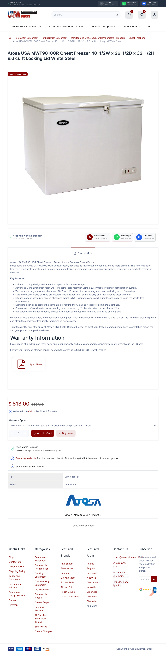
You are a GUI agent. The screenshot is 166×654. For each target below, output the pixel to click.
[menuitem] (26, 26)
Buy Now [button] (67, 433)
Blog (11, 557)
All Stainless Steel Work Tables (41, 618)
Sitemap (13, 604)
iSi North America (70, 596)
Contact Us (15, 561)
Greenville (92, 591)
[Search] (117, 14)
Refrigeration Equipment (54, 37)
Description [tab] (84, 253)
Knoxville (91, 587)
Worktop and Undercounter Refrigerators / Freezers (98, 37)
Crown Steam (68, 577)
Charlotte (91, 601)
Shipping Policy (17, 571)
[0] (129, 14)
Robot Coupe (68, 591)
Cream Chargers (43, 631)
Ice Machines (42, 589)
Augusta (91, 568)
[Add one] (25, 433)
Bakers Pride (67, 582)
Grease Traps (42, 602)
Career (12, 600)
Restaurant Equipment (26, 37)
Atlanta (90, 563)
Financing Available (26, 458)
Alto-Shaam (67, 563)
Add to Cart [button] (44, 433)
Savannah (92, 573)
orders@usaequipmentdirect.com (130, 557)
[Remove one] (12, 433)
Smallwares (41, 626)
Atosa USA (66, 587)
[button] (154, 579)
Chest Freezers (137, 37)
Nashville (91, 577)
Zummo (65, 573)
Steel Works (67, 568)
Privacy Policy (16, 566)
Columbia (92, 596)
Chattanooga (94, 582)
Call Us (32, 411)
